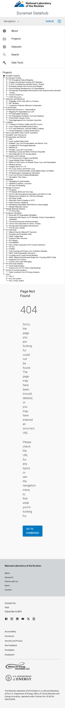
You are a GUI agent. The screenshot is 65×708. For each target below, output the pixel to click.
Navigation (9, 21)
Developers (10, 650)
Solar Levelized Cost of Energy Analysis (24, 272)
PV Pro (12, 247)
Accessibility (10, 632)
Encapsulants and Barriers (16, 137)
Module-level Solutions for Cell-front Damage (26, 196)
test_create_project (16, 281)
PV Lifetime (13, 240)
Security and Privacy (13, 641)
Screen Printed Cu (16, 95)
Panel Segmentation (16, 266)
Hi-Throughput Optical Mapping (21, 80)
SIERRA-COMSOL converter (20, 183)
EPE (10, 139)
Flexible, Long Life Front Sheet (20, 150)
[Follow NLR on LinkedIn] (17, 619)
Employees (9, 655)
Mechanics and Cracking (15, 156)
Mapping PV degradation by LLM (21, 112)
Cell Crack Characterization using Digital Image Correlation (31, 171)
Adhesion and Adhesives (15, 99)
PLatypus (12, 190)
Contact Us (10, 603)
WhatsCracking (15, 164)
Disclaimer (9, 636)
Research (9, 577)
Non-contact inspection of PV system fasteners (27, 245)
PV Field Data (11, 230)
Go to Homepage (32, 530)
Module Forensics (13, 188)
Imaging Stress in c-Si (17, 166)
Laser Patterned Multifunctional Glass (23, 126)
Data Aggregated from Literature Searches (25, 120)
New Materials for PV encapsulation (22, 154)
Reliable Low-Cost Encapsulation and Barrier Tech (28, 143)
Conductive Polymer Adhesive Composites (25, 105)
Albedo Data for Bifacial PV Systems (23, 232)
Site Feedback (11, 645)
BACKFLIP (13, 147)
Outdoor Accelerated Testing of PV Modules (25, 82)
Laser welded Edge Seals (19, 141)
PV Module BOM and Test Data (21, 192)
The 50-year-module (17, 228)
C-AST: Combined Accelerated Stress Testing (26, 84)
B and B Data (11, 107)
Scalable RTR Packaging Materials (22, 145)
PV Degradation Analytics (18, 114)
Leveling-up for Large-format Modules (23, 255)
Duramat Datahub (32, 13)
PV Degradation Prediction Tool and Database (26, 116)
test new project (15, 279)
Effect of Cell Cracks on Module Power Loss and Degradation (32, 162)
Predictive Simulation (14, 213)
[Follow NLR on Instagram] (11, 619)
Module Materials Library (18, 207)
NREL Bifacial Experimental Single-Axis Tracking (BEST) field (32, 257)
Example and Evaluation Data (20, 234)
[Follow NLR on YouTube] (22, 619)
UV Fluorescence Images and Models (23, 158)
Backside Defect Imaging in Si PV (22, 200)
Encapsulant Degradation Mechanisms (24, 226)
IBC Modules (14, 103)
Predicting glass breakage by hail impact (24, 173)
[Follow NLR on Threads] (33, 619)
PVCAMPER (14, 243)
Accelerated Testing (13, 78)
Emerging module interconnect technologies (25, 86)
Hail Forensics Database (18, 202)
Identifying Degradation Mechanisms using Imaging (28, 205)
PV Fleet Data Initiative (14, 264)
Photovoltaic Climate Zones (19, 118)
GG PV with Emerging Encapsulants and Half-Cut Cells (30, 194)
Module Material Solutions (15, 209)
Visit (7, 607)
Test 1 (8, 274)
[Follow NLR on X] (28, 619)
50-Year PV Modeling (17, 186)
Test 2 (11, 276)
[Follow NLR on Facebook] (6, 619)
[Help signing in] (59, 21)
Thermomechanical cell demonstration (23, 221)
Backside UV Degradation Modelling (22, 215)
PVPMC (12, 249)
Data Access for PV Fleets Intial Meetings (25, 268)
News (7, 586)
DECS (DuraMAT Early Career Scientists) (22, 133)
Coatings (9, 122)
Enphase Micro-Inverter (18, 238)
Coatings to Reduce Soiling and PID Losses (25, 124)
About (7, 573)
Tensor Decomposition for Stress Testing (24, 224)
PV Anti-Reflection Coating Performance (24, 131)
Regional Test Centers (17, 260)
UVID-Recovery (15, 97)
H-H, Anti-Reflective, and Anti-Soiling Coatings (26, 128)
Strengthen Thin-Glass (18, 177)
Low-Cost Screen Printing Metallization (23, 175)
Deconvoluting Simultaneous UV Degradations (26, 88)
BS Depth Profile (15, 198)
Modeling (9, 179)
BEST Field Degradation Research (22, 253)
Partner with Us (11, 581)
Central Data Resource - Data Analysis (21, 109)
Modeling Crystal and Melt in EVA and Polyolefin (27, 152)
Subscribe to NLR (13, 611)
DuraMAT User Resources (16, 135)
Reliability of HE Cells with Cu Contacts (24, 101)
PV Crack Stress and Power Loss (22, 169)
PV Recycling (14, 211)
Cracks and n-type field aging (20, 262)
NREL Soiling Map (16, 236)
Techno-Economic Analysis (16, 270)
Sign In (50, 21)
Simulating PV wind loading (19, 181)
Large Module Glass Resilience (21, 160)
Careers (8, 590)
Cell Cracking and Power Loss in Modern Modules (28, 251)
